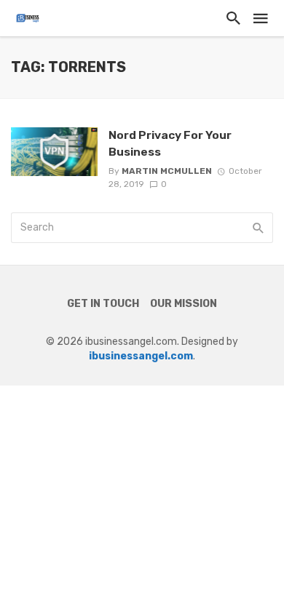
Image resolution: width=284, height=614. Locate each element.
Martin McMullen (167, 171)
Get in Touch (103, 304)
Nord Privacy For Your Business (170, 143)
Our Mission (183, 304)
